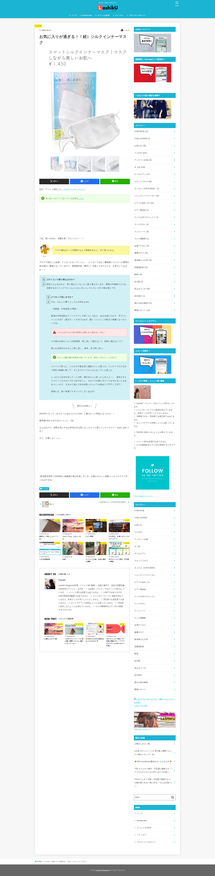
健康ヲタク (141, 253)
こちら (81, 198)
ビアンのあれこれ (144, 203)
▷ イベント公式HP (102, 15)
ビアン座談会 (141, 210)
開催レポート (142, 310)
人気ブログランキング (142, 729)
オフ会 (139, 167)
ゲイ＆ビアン (142, 174)
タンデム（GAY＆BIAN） (146, 189)
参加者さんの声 (143, 260)
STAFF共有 (141, 131)
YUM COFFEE (142, 139)
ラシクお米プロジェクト (146, 217)
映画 (138, 274)
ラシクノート (141, 232)
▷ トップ (73, 15)
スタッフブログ (143, 181)
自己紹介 (139, 296)
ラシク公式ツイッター (143, 496)
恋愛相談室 (141, 267)
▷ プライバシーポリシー (136, 15)
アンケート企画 (143, 160)
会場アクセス (141, 246)
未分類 (138, 282)
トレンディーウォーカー (146, 196)
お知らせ (140, 146)
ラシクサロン (141, 224)
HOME (39, 861)
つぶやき (38, 26)
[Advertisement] (84, 670)
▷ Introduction (86, 15)
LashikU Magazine (102, 870)
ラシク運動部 (141, 239)
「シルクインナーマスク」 (74, 189)
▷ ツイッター (118, 15)
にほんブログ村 (140, 706)
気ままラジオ (142, 289)
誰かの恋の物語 (143, 303)
